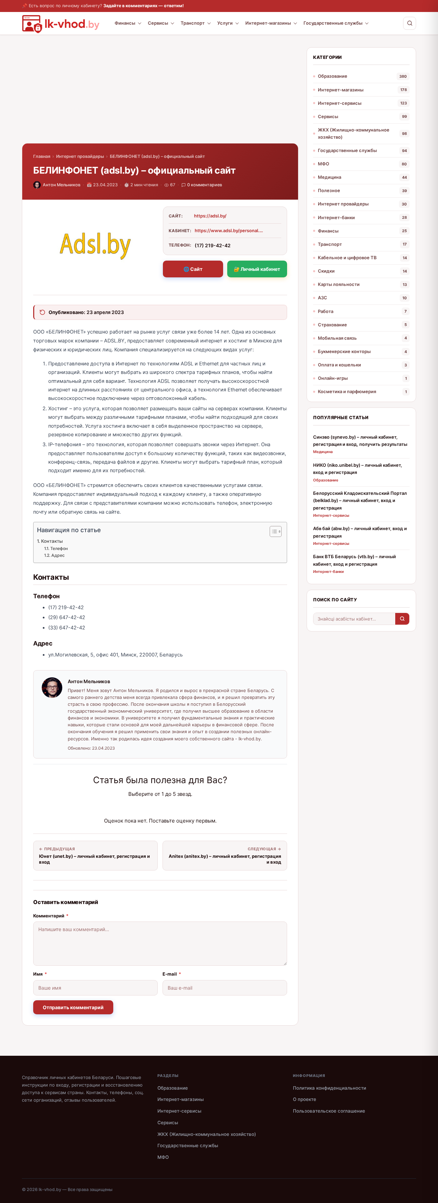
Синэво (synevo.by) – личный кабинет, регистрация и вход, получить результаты (360, 440)
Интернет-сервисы (339, 103)
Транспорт (193, 23)
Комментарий (50, 915)
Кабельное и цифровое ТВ (347, 257)
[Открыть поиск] (409, 23)
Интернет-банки (336, 217)
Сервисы (158, 23)
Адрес (57, 555)
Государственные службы (333, 23)
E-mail (172, 974)
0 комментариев (204, 184)
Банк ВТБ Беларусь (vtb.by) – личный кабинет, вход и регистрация (354, 560)
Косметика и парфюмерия (347, 391)
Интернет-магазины (268, 23)
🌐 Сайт (193, 269)
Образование (332, 76)
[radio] (136, 808)
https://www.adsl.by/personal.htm (229, 230)
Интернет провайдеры (80, 156)
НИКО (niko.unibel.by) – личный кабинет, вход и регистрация (357, 468)
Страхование (332, 324)
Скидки (326, 271)
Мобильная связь (337, 338)
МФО (323, 163)
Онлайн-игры (333, 378)
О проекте (304, 1099)
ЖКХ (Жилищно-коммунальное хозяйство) (353, 133)
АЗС (322, 297)
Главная (41, 156)
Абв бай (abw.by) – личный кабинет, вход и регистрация (360, 532)
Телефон (58, 548)
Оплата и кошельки (339, 364)
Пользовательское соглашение (329, 1111)
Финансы (125, 23)
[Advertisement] (160, 95)
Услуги (225, 23)
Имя (40, 974)
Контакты (52, 541)
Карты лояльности (339, 284)
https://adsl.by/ (210, 215)
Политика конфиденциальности (329, 1088)
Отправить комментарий (73, 1007)
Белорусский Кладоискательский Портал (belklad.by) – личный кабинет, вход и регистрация (360, 500)
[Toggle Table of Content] (272, 531)
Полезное (329, 190)
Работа (325, 311)
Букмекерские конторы (344, 351)
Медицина (329, 177)
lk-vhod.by (50, 1189)
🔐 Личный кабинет (257, 269)
